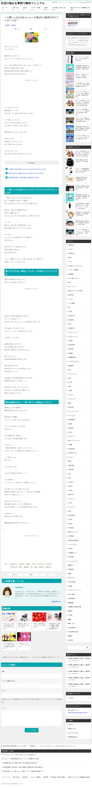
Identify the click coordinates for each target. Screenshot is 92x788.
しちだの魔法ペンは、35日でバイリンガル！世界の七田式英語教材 (82, 85)
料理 (69, 257)
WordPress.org (72, 737)
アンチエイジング (73, 332)
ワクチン (70, 249)
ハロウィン (71, 498)
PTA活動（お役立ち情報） (59, 8)
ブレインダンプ (72, 374)
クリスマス (71, 507)
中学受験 (70, 536)
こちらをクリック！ (81, 44)
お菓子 (28, 564)
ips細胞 (70, 353)
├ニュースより (72, 544)
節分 (69, 478)
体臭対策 (70, 349)
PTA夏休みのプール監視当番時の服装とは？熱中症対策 (82, 214)
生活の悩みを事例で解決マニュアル (23, 3)
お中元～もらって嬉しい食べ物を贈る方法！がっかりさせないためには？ (8, 626)
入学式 (70, 519)
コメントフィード (73, 732)
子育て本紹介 (72, 582)
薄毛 (69, 386)
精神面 (70, 586)
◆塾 (69, 619)
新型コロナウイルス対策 (75, 290)
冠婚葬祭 (70, 274)
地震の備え (71, 465)
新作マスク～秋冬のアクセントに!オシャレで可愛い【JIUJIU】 (82, 76)
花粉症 (70, 424)
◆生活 (70, 611)
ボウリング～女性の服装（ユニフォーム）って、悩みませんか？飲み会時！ (82, 112)
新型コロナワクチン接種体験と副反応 (79, 8)
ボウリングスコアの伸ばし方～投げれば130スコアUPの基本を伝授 (82, 119)
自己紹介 (25, 8)
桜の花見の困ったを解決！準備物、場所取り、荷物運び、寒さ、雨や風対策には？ (54, 626)
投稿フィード (72, 728)
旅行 (69, 369)
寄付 (69, 282)
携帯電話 (70, 569)
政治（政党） (72, 594)
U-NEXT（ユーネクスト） (75, 266)
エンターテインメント (74, 590)
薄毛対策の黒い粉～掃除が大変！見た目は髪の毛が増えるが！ (82, 222)
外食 (20, 567)
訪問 (36, 567)
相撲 (69, 403)
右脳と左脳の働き (73, 540)
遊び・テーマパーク (74, 440)
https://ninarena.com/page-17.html (77, 712)
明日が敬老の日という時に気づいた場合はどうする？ (23, 177)
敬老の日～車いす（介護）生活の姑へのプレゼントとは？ (24, 625)
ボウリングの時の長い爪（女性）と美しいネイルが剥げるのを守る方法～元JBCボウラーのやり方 (82, 103)
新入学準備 (71, 515)
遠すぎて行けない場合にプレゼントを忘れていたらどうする (25, 173)
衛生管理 (70, 295)
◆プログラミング (73, 532)
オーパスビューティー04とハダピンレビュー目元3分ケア (82, 58)
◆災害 (70, 636)
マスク (70, 261)
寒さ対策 (70, 407)
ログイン (70, 724)
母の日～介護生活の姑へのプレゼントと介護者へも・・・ (39, 625)
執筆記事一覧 (56, 601)
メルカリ (70, 299)
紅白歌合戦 (71, 448)
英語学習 (70, 245)
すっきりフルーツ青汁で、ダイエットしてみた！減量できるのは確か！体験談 (82, 94)
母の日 (70, 486)
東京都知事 (71, 598)
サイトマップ (5, 8)
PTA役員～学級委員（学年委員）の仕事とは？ (82, 188)
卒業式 (70, 523)
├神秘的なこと (72, 552)
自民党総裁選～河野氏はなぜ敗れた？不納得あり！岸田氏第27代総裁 (82, 128)
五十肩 (70, 382)
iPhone (70, 548)
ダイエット (71, 457)
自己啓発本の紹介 (73, 631)
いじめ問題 (71, 303)
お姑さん (21, 564)
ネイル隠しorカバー (74, 278)
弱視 (69, 461)
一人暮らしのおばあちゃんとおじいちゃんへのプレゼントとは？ (27, 169)
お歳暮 (70, 444)
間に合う (48, 567)
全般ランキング (72, 25)
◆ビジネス (71, 623)
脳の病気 (70, 320)
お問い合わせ (15, 8)
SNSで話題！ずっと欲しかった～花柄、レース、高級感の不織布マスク (23, 771)
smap (70, 432)
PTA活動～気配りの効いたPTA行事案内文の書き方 (81, 179)
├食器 (70, 390)
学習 (69, 324)
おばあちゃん (13, 564)
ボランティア (72, 286)
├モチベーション (73, 336)
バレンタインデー (73, 411)
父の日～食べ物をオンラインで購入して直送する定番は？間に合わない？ (8, 646)
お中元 (70, 311)
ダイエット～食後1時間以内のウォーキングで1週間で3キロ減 (82, 170)
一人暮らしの (13, 567)
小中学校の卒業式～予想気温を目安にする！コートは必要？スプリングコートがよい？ (82, 206)
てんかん (70, 394)
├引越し (70, 615)
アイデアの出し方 (73, 361)
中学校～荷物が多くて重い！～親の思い (82, 160)
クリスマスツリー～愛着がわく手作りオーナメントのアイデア (47, 657)
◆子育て (70, 565)
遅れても (41, 567)
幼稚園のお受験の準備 (74, 607)
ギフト (33, 564)
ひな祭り (70, 482)
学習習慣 (70, 557)
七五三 (70, 503)
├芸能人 (70, 340)
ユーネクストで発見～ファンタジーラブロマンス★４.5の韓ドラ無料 (82, 137)
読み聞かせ (71, 253)
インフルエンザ (72, 561)
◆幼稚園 (70, 602)
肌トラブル (71, 577)
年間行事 (46, 8)
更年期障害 (71, 419)
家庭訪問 (70, 365)
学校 (69, 511)
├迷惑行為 (71, 328)
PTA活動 (70, 528)
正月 (69, 473)
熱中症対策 (71, 345)
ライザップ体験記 (35, 8)
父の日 (70, 490)
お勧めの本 (71, 315)
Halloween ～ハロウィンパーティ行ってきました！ (24, 645)
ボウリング (71, 436)
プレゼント (41, 564)
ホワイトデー (72, 399)
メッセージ (49, 564)
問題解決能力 (72, 357)
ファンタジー (72, 415)
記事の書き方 (72, 627)
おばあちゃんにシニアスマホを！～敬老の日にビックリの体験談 (17, 657)
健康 (69, 573)
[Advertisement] (31, 93)
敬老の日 (14, 25)
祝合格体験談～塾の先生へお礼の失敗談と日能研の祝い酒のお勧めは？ (82, 67)
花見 (69, 378)
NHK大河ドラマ (72, 453)
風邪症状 (70, 428)
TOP (14, 746)
